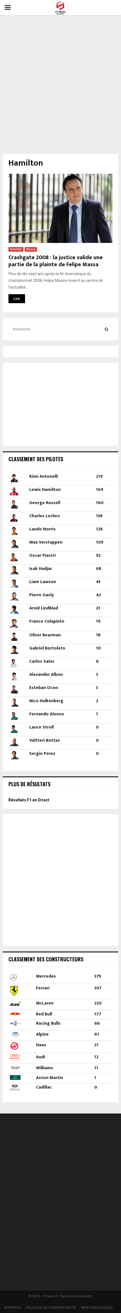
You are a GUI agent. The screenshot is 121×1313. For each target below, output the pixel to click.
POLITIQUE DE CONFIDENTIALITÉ (51, 1308)
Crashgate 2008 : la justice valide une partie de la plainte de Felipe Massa (55, 261)
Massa (30, 249)
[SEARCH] (106, 329)
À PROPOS (12, 1308)
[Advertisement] (60, 81)
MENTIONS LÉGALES (97, 1308)
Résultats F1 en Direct (28, 800)
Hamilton (16, 249)
